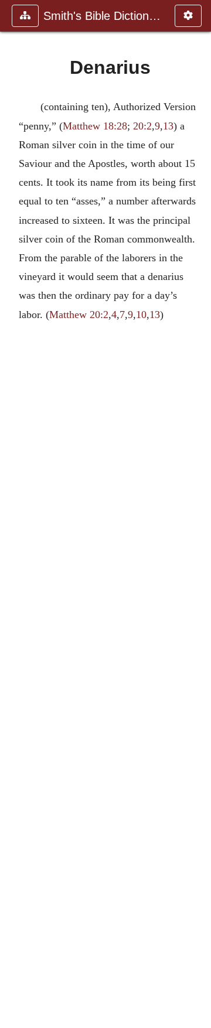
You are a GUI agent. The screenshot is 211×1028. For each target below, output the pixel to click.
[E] (197, 514)
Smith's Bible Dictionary (103, 15)
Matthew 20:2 (78, 314)
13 (168, 126)
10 (141, 314)
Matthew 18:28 (95, 126)
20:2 (142, 126)
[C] (13, 514)
